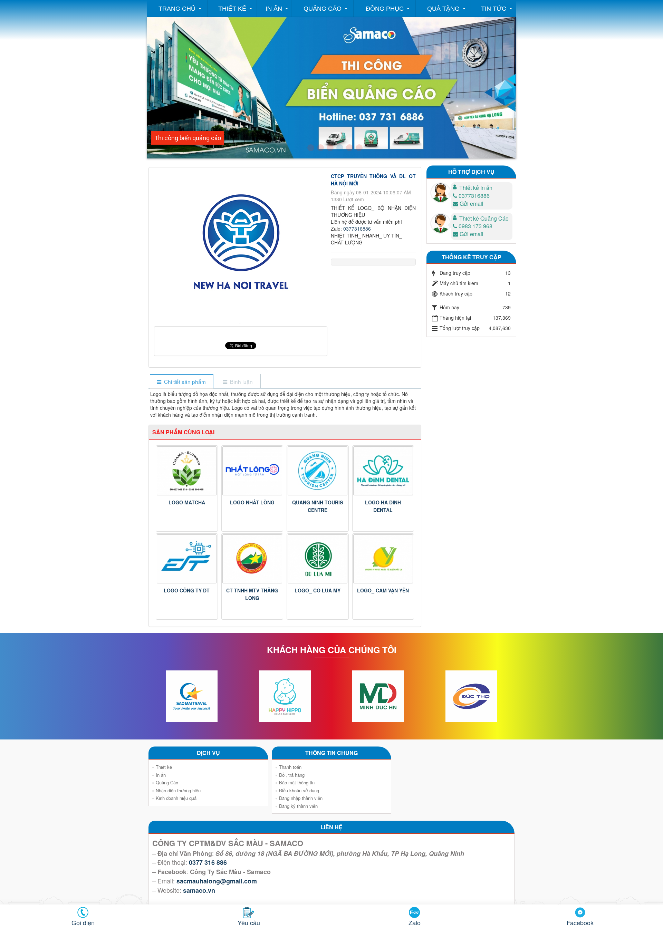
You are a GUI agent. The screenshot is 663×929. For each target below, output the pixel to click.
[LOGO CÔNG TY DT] (187, 558)
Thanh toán (290, 767)
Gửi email (471, 203)
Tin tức (493, 8)
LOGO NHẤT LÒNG (252, 502)
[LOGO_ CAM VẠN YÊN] (383, 558)
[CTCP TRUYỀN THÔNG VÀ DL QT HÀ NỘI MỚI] (241, 322)
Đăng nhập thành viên (301, 798)
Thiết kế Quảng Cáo (484, 218)
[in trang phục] (359, 147)
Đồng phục (385, 8)
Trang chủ (176, 8)
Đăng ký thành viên (298, 806)
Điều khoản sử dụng (299, 790)
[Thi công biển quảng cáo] (339, 147)
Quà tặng (443, 8)
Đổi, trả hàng (292, 775)
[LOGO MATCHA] (187, 470)
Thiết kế (232, 8)
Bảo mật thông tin (297, 782)
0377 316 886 (208, 862)
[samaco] (330, 147)
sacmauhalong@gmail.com (216, 881)
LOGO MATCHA (187, 502)
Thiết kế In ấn (475, 188)
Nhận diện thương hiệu (178, 790)
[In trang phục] (349, 147)
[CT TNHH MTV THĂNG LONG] (252, 558)
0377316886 (357, 228)
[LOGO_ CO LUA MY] (318, 558)
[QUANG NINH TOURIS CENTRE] (318, 470)
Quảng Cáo (323, 8)
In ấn (274, 8)
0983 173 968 (475, 226)
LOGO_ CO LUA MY (317, 590)
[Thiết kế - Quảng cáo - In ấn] (310, 147)
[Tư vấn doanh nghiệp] (320, 147)
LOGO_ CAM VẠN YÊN (383, 590)
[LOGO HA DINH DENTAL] (383, 470)
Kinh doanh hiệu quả (176, 798)
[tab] (181, 381)
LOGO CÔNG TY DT (187, 590)
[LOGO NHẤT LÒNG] (252, 470)
